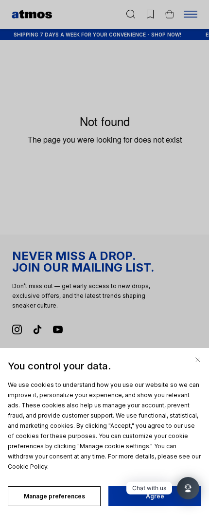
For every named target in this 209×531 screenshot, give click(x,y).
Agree (155, 496)
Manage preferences (54, 496)
